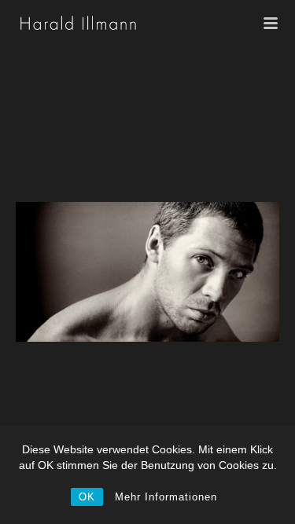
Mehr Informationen (166, 497)
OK (87, 497)
